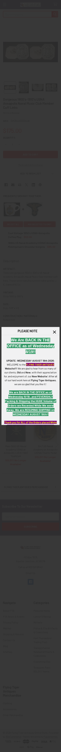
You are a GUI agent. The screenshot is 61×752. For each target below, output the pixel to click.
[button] (54, 332)
